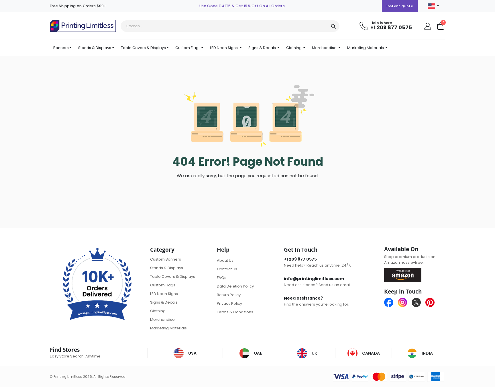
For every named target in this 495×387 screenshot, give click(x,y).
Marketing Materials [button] (366, 47)
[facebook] (391, 302)
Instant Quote (399, 6)
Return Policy (229, 295)
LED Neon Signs (164, 293)
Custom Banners (165, 259)
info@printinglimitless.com (314, 279)
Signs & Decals (164, 302)
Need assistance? (303, 298)
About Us (225, 260)
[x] (418, 302)
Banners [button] (61, 47)
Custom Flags (162, 285)
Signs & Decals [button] (262, 47)
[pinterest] (430, 302)
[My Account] (427, 26)
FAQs (221, 277)
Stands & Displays (166, 268)
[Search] (333, 26)
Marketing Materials (168, 328)
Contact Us (227, 269)
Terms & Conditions (235, 312)
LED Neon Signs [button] (224, 47)
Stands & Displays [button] (94, 47)
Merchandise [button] (324, 47)
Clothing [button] (294, 47)
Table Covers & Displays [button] (143, 47)
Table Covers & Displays (172, 276)
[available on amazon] (405, 274)
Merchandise (162, 319)
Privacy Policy (229, 303)
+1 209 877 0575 (391, 27)
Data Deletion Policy (235, 286)
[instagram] (405, 302)
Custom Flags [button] (188, 47)
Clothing (158, 311)
